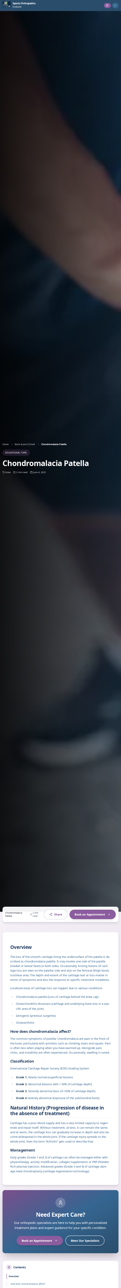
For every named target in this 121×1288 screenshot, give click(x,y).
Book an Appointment (90, 914)
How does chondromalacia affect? (28, 1283)
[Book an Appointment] (107, 5)
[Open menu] (115, 5)
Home (6, 444)
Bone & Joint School (25, 444)
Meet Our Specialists (85, 1241)
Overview (14, 1276)
